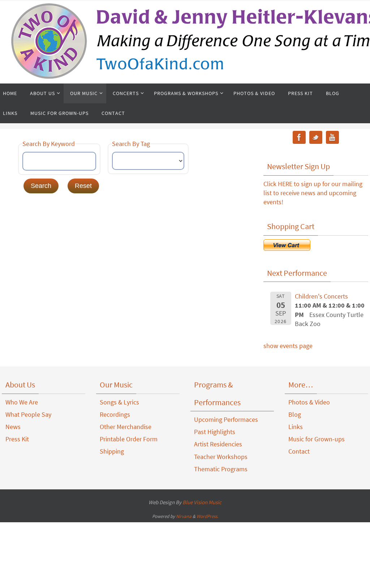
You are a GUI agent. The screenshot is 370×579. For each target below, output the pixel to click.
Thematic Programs (221, 469)
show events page (288, 346)
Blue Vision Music (201, 502)
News (13, 427)
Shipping (112, 451)
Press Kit (17, 439)
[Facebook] (299, 138)
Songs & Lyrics (119, 402)
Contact (299, 451)
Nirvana (184, 516)
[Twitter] (315, 138)
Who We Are (21, 402)
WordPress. (207, 516)
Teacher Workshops (221, 457)
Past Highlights (214, 432)
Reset (83, 185)
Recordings (115, 414)
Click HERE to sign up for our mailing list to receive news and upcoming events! (312, 193)
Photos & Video (309, 402)
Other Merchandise (125, 427)
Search (41, 185)
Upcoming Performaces (226, 419)
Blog (294, 414)
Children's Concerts (321, 296)
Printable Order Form (129, 439)
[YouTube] (332, 138)
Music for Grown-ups (316, 439)
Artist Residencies (218, 444)
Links (295, 427)
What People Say (28, 414)
